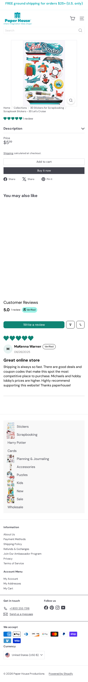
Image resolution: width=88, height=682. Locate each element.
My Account (10, 579)
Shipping (8, 153)
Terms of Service (13, 563)
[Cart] (72, 18)
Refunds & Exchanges (16, 549)
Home (6, 107)
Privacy (7, 558)
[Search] (80, 30)
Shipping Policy (12, 544)
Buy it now (44, 170)
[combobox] (44, 30)
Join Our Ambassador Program (22, 553)
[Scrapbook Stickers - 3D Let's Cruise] (29, 235)
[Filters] (70, 324)
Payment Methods (14, 539)
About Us (9, 534)
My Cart (8, 588)
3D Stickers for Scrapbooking (47, 107)
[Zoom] (71, 100)
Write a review (34, 325)
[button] (13, 118)
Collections (20, 107)
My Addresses (12, 583)
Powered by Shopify (61, 673)
